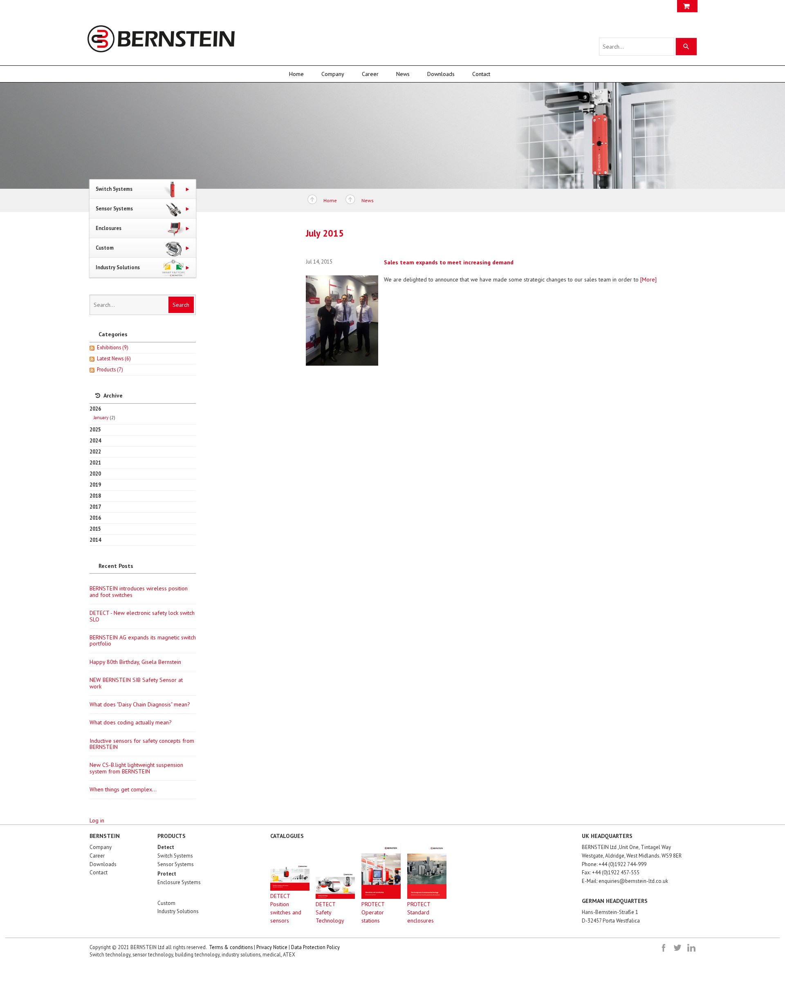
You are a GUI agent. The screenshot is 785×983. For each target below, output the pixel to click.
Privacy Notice (271, 947)
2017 (95, 506)
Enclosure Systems (179, 882)
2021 (95, 462)
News (403, 74)
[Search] (686, 47)
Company (332, 74)
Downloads (441, 74)
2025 (95, 429)
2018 (95, 495)
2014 (95, 539)
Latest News (114, 358)
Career (370, 74)
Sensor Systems (175, 864)
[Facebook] (663, 948)
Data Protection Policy (315, 947)
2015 (95, 528)
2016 (95, 517)
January (101, 417)
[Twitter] (677, 948)
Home (296, 74)
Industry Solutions (178, 911)
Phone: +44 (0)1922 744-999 (614, 864)
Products (110, 369)
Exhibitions (112, 347)
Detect (165, 847)
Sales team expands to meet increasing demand (449, 262)
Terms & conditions (231, 947)
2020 (95, 473)
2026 (102, 412)
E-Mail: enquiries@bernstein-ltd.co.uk (625, 881)
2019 (95, 484)
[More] (648, 279)
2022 (95, 451)
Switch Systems (175, 855)
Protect (166, 873)
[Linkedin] (691, 948)
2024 (95, 440)
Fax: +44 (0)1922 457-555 (610, 872)
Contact (481, 74)
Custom (166, 903)
